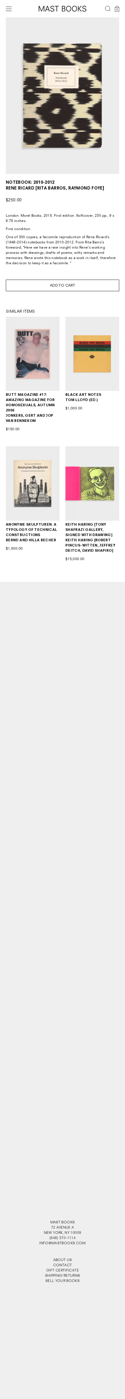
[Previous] (17, 95)
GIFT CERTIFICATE (62, 1270)
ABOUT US (62, 1260)
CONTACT (62, 1265)
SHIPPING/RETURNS (62, 1275)
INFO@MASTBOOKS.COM (62, 1243)
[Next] (108, 95)
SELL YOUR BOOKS (62, 1280)
